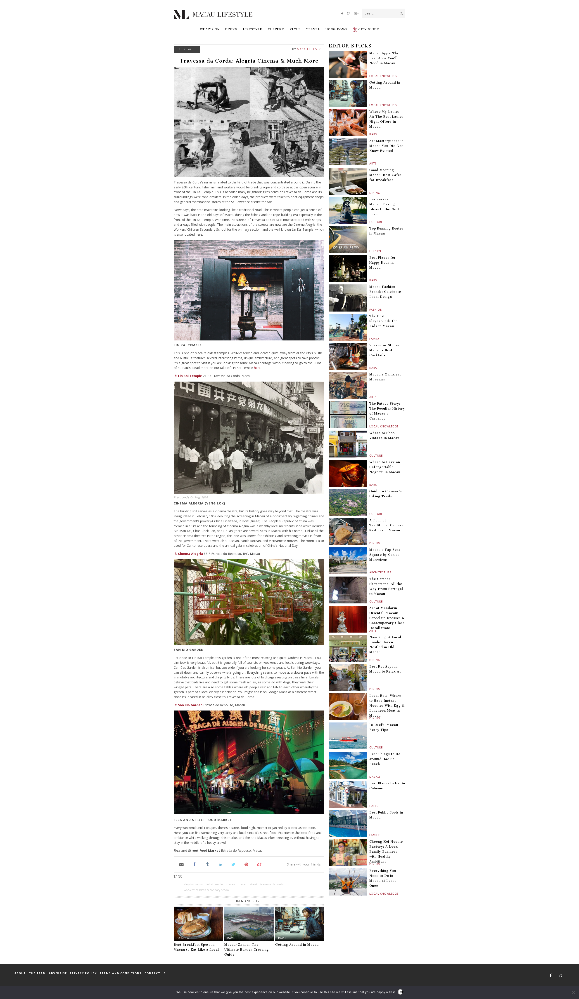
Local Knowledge (369, 76)
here (257, 368)
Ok (401, 992)
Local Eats (183, 938)
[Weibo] (259, 864)
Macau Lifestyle (310, 49)
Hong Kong (336, 29)
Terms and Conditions (121, 973)
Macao (230, 884)
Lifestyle (252, 29)
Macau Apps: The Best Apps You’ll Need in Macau (384, 58)
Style (295, 29)
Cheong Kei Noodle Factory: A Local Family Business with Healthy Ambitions (386, 851)
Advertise (58, 973)
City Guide (368, 29)
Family (369, 339)
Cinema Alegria (190, 553)
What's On (210, 29)
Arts (369, 163)
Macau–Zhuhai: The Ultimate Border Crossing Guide (246, 950)
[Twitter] (233, 864)
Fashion (369, 310)
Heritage (187, 49)
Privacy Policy (83, 973)
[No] (573, 992)
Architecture (369, 572)
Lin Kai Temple (190, 376)
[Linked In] (220, 864)
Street (253, 884)
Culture (276, 29)
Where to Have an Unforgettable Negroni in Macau (384, 467)
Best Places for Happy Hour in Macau (382, 263)
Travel (313, 29)
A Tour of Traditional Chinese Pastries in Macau (386, 525)
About (20, 973)
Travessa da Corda (272, 884)
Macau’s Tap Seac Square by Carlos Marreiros (385, 555)
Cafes (369, 806)
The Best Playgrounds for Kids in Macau (383, 321)
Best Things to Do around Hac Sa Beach (384, 759)
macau (242, 884)
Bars (369, 134)
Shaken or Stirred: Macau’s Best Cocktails (385, 350)
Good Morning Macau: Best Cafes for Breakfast (385, 175)
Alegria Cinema (193, 884)
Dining (231, 29)
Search (401, 13)
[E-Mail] (181, 864)
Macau (369, 777)
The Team (37, 973)
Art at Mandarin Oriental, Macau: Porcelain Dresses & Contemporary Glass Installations (387, 618)
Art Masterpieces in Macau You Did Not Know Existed (386, 146)
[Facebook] (194, 864)
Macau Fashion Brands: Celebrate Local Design (385, 292)
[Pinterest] (246, 864)
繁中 (357, 13)
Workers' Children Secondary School (207, 890)
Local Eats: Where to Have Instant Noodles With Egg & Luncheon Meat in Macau (387, 706)
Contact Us (155, 973)
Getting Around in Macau (297, 945)
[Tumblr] (207, 864)
